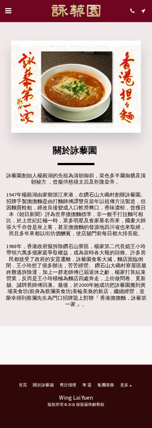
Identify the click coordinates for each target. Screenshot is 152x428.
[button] (8, 10)
